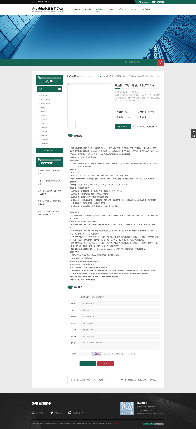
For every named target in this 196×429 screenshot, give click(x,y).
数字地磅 (44, 95)
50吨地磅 (44, 127)
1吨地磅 (43, 115)
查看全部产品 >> (49, 150)
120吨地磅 (44, 139)
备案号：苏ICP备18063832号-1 (76, 423)
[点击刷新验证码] (96, 354)
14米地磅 (44, 131)
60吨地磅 (44, 107)
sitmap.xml (148, 424)
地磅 (40, 89)
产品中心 (57, 413)
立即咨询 (124, 126)
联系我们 (76, 413)
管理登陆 (159, 424)
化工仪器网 (100, 423)
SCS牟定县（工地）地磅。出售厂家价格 (92, 380)
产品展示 (118, 76)
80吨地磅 (44, 135)
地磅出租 (44, 123)
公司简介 (39, 413)
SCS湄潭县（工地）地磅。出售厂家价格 (142, 380)
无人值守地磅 (45, 99)
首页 (111, 76)
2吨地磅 (43, 111)
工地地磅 (44, 119)
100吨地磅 (44, 143)
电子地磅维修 (45, 103)
